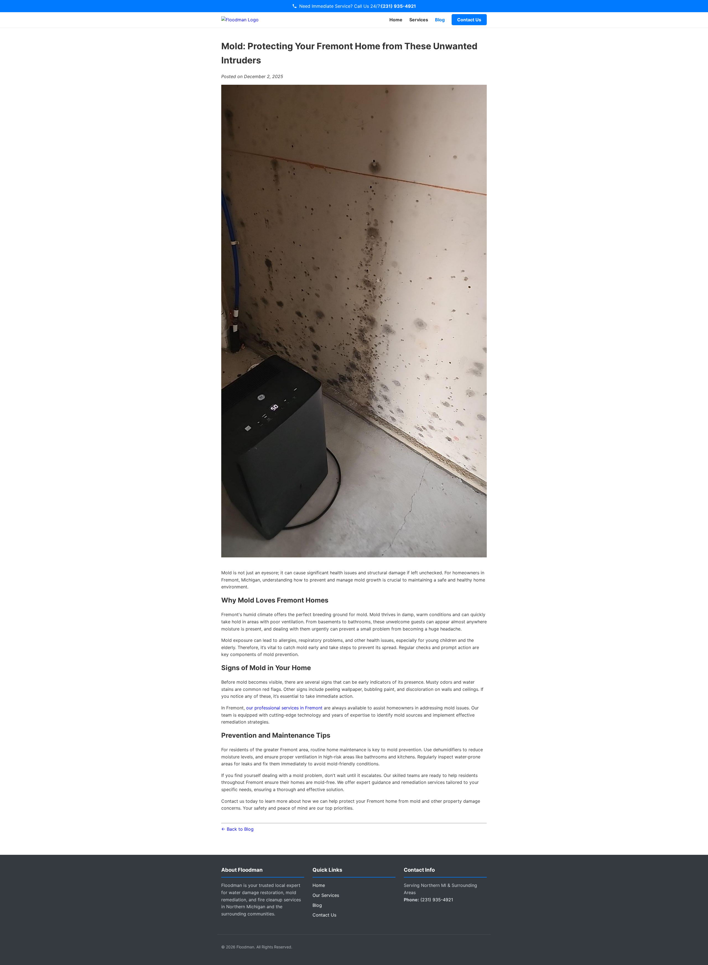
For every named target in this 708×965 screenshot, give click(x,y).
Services (418, 19)
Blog (440, 19)
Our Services (326, 895)
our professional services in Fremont (284, 708)
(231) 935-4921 (398, 6)
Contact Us (469, 19)
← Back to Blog (237, 829)
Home (395, 19)
